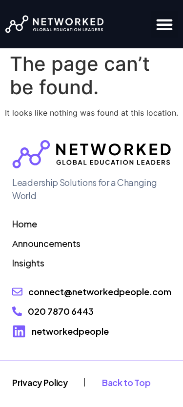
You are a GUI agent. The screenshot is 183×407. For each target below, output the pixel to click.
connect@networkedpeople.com (99, 291)
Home (24, 223)
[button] (164, 24)
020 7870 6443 (61, 311)
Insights (28, 262)
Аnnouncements (46, 243)
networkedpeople (70, 331)
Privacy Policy (40, 382)
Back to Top (126, 382)
